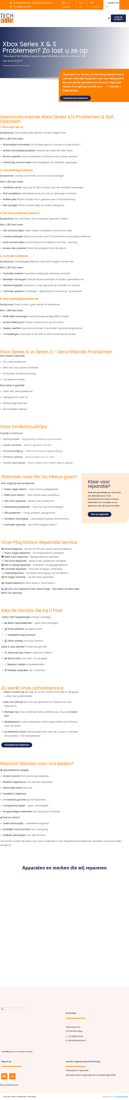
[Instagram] (12, 1076)
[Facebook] (4, 1076)
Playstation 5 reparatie (77, 1070)
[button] (109, 18)
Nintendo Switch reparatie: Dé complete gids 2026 (90, 1075)
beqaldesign (121, 1096)
